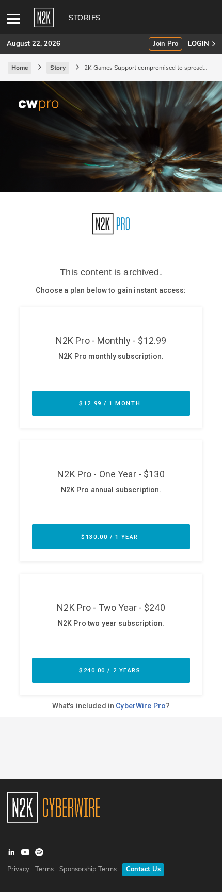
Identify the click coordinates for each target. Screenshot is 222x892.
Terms (44, 869)
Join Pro (165, 44)
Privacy (18, 869)
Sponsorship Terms (88, 869)
